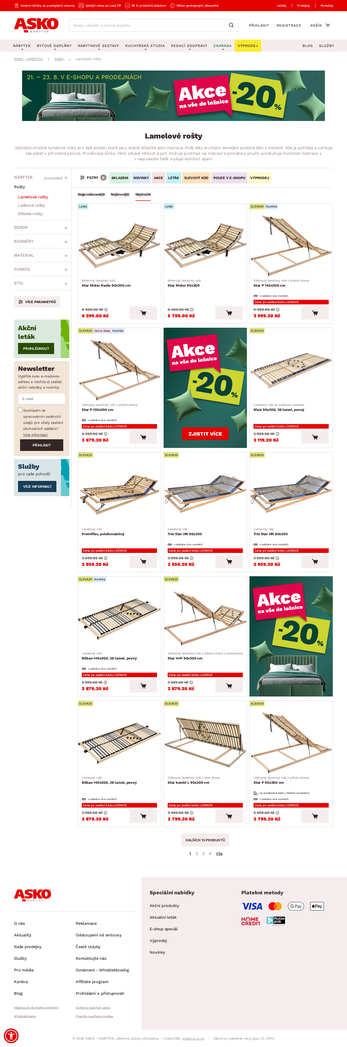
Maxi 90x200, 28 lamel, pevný (279, 407)
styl (19, 283)
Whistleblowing (25, 1016)
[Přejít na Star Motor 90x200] (205, 245)
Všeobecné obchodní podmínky (36, 1007)
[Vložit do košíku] (143, 313)
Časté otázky (88, 946)
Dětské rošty (30, 213)
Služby (326, 46)
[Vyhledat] (232, 25)
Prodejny (303, 5)
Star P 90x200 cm (281, 780)
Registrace (289, 25)
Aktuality (22, 935)
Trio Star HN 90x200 (185, 531)
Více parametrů (40, 302)
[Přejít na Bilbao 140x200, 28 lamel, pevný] (119, 618)
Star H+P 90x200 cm (206, 656)
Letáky (282, 5)
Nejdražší (143, 194)
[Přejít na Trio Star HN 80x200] (291, 494)
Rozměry (23, 241)
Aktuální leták (163, 917)
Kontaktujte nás (91, 958)
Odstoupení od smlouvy (98, 935)
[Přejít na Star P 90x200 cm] (291, 742)
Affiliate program (92, 981)
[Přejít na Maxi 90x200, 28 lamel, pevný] (291, 369)
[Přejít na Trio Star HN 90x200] (205, 494)
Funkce (22, 269)
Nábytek (23, 177)
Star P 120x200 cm (109, 407)
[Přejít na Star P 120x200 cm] (119, 369)
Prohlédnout (36, 348)
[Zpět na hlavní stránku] (36, 25)
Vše (219, 853)
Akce (158, 178)
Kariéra (21, 981)
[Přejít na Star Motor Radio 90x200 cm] (119, 245)
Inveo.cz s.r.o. (193, 1038)
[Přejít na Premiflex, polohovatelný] (119, 494)
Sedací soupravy (189, 46)
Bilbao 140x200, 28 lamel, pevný (109, 656)
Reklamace (86, 923)
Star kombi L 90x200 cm (194, 780)
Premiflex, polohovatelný (103, 531)
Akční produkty (164, 905)
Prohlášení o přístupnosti (100, 993)
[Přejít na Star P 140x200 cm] (291, 245)
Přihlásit (259, 25)
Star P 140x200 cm (281, 283)
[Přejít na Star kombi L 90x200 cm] (205, 742)
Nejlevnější (120, 194)
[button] (11, 1036)
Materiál (24, 255)
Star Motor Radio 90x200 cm (106, 283)
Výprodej (158, 940)
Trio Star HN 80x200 (271, 531)
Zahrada (222, 46)
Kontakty (327, 5)
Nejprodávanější (91, 194)
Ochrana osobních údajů (93, 1007)
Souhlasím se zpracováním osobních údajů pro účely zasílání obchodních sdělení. (43, 419)
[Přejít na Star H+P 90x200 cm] (205, 618)
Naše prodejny (27, 946)
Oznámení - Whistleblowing (102, 970)
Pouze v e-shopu (229, 178)
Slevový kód (196, 178)
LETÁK (173, 178)
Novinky (141, 178)
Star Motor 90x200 (184, 283)
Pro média (24, 970)
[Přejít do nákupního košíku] (320, 25)
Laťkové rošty (31, 205)
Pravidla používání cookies (94, 1016)
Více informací (35, 435)
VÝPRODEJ (259, 178)
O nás (19, 923)
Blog (308, 46)
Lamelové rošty (33, 197)
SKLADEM (120, 178)
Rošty (19, 186)
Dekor (21, 227)
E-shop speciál (164, 929)
